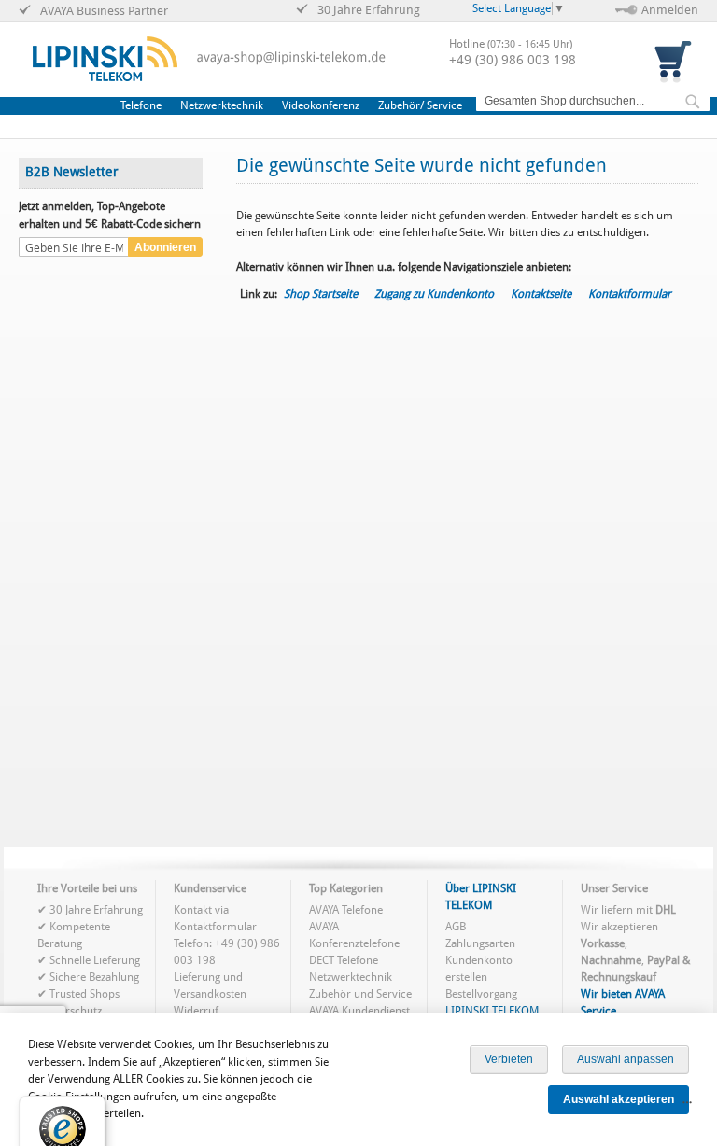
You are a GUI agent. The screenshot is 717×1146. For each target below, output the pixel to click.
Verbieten (509, 1059)
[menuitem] (146, 105)
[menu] (296, 106)
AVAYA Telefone (346, 909)
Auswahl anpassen (625, 1059)
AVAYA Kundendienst (359, 1010)
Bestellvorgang (481, 993)
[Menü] (687, 1107)
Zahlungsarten (480, 943)
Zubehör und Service (360, 993)
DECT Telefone (343, 960)
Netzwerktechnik (350, 977)
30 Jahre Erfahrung (96, 909)
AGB (455, 926)
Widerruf (196, 1010)
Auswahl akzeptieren (618, 1099)
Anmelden (669, 10)
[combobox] (593, 101)
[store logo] (105, 58)
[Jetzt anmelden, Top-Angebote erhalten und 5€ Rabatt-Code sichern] (74, 248)
